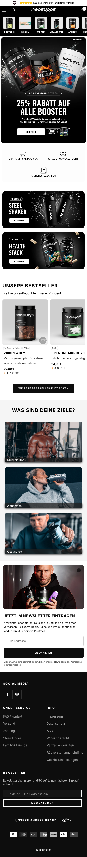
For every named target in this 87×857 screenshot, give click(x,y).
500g (54, 348)
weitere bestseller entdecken (43, 388)
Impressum (55, 716)
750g (26, 348)
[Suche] (13, 10)
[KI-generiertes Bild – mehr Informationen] (79, 196)
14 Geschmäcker (12, 348)
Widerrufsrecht (58, 738)
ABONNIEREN (42, 803)
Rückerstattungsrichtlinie (65, 752)
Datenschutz (56, 723)
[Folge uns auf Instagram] (16, 694)
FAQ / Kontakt (12, 716)
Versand (9, 723)
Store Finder (12, 738)
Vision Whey (14, 353)
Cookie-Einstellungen (62, 760)
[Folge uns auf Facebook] (7, 694)
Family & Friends (15, 745)
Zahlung (9, 731)
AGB (50, 731)
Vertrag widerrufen (60, 745)
